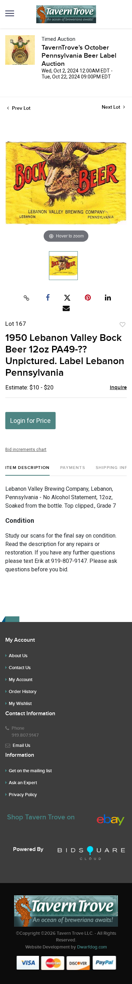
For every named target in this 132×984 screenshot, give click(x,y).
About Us (18, 656)
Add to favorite (122, 325)
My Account (20, 680)
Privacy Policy (23, 795)
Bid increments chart (25, 449)
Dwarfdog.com (92, 947)
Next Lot (111, 107)
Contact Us (20, 668)
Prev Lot (20, 108)
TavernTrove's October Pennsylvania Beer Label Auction (79, 56)
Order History (23, 691)
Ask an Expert (23, 783)
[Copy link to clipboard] (26, 298)
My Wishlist (20, 703)
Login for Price (30, 420)
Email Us (21, 745)
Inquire (118, 388)
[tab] (27, 470)
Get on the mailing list (30, 771)
